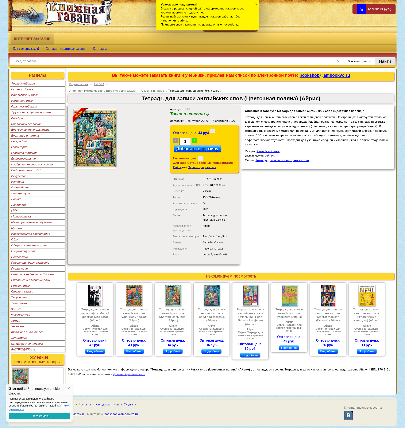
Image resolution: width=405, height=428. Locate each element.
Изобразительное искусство (32, 164)
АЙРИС (99, 84)
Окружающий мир (23, 251)
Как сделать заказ (107, 404)
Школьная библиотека (27, 332)
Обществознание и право (29, 245)
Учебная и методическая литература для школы (102, 90)
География (19, 141)
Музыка (16, 228)
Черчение (17, 326)
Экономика (19, 337)
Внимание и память (25, 135)
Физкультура (20, 314)
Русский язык (20, 285)
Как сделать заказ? (26, 48)
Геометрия (19, 147)
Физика (16, 309)
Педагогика (19, 257)
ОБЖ (14, 239)
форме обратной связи (129, 374)
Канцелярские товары (27, 343)
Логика (16, 199)
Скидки (128, 404)
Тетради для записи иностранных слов (282, 160)
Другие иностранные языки (31, 112)
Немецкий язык (22, 100)
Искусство (18, 176)
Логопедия (18, 205)
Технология (19, 303)
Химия (15, 320)
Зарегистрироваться (202, 167)
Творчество (19, 297)
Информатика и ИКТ (26, 170)
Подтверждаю (40, 415)
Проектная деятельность (30, 262)
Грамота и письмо (24, 152)
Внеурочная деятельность (30, 129)
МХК (14, 210)
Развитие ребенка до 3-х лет (32, 274)
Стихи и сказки (22, 291)
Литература (20, 193)
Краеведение (20, 187)
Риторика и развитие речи (30, 280)
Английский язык (23, 83)
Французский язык (24, 106)
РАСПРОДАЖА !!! (23, 349)
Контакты (100, 48)
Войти (177, 167)
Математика (21, 216)
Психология (19, 268)
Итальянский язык (24, 95)
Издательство (78, 84)
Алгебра (17, 118)
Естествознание (23, 158)
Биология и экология (25, 124)
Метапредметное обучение (31, 222)
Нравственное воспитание (30, 233)
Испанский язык (22, 89)
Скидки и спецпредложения (66, 48)
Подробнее (95, 351)
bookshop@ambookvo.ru (325, 75)
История (17, 181)
